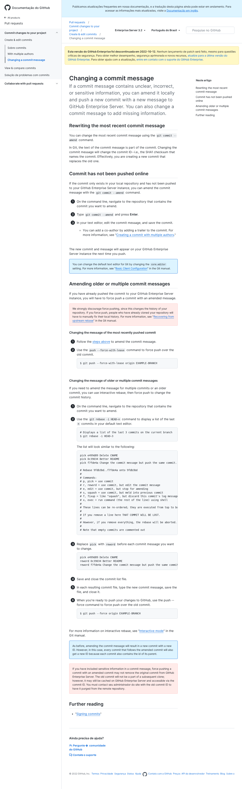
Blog (222, 773)
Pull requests (14, 23)
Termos (95, 773)
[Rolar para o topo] (233, 780)
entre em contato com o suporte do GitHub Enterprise (170, 59)
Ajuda (138, 773)
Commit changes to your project (84, 28)
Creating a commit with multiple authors (145, 235)
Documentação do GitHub (31, 8)
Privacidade (106, 773)
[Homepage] (145, 774)
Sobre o (230, 773)
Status (130, 773)
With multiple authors (20, 53)
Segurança (120, 773)
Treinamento (212, 773)
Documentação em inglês (182, 10)
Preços (176, 773)
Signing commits (88, 714)
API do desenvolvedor (193, 773)
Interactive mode (151, 631)
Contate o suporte (84, 754)
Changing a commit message (26, 59)
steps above (101, 341)
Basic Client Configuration (131, 268)
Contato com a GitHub (160, 773)
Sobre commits (17, 47)
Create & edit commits (85, 34)
